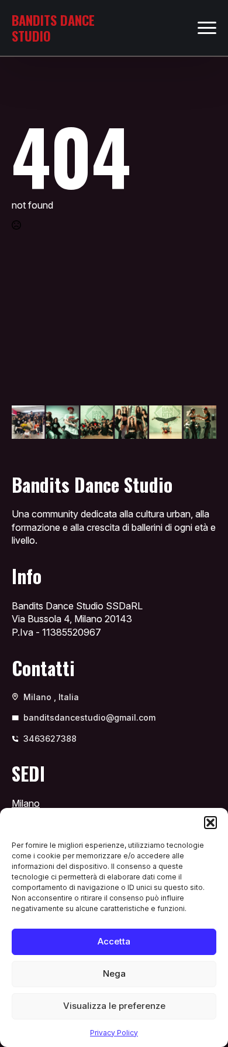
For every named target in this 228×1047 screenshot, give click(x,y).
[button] (210, 822)
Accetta (114, 941)
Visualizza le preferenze (114, 1005)
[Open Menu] (207, 28)
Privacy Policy (114, 1032)
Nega (114, 973)
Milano (26, 803)
